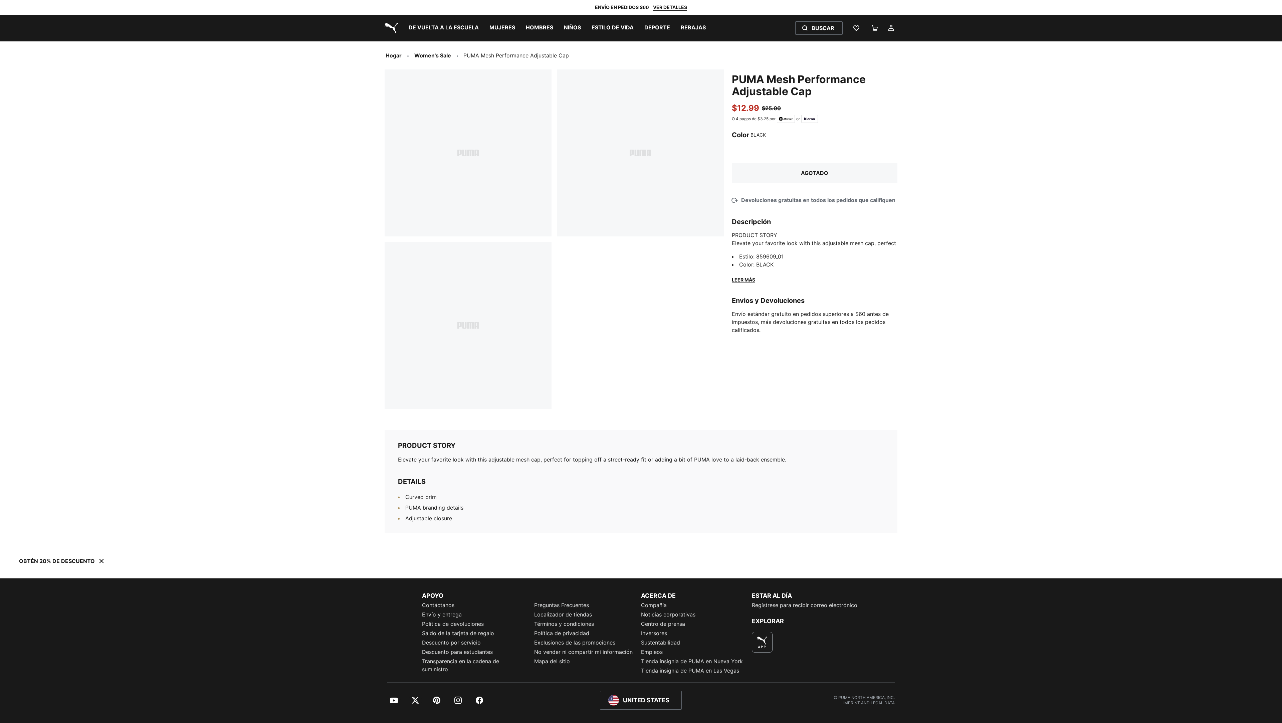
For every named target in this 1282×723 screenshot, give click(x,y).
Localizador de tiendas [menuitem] (563, 614)
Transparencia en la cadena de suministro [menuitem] (460, 665)
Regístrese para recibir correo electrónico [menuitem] (804, 605)
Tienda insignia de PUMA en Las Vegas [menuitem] (690, 670)
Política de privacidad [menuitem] (561, 633)
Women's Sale (432, 55)
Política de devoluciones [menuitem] (453, 623)
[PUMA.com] (390, 28)
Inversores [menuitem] (654, 633)
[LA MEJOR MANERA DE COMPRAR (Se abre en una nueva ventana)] (762, 642)
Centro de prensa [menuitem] (663, 623)
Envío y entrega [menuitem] (442, 614)
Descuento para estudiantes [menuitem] (457, 652)
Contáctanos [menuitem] (438, 605)
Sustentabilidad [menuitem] (660, 642)
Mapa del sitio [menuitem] (552, 661)
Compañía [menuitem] (654, 605)
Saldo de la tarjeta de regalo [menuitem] (458, 633)
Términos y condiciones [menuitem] (564, 623)
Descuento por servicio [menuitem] (451, 642)
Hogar (394, 55)
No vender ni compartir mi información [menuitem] (583, 652)
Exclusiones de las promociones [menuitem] (574, 642)
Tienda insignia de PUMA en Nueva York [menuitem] (692, 661)
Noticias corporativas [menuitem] (668, 614)
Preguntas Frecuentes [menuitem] (561, 605)
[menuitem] (443, 28)
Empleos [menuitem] (652, 652)
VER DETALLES (670, 7)
